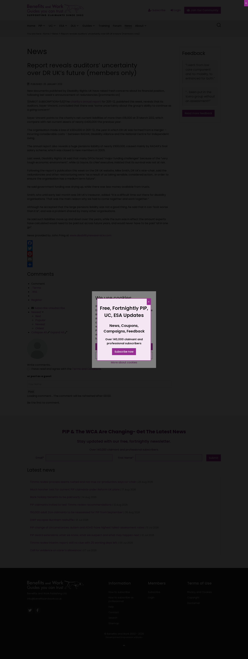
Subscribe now (124, 351)
